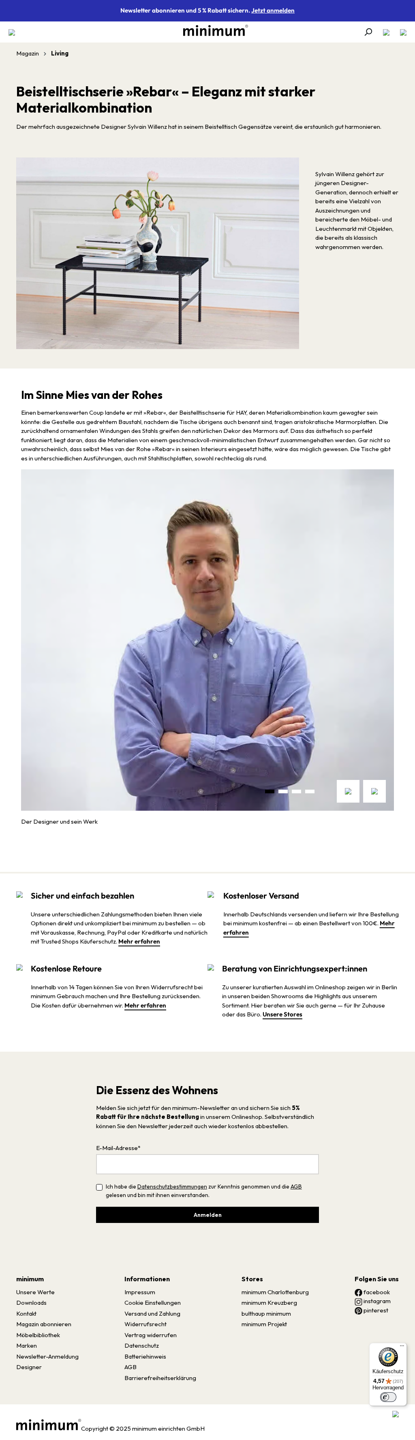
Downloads (31, 1302)
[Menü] (14, 32)
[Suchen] (368, 32)
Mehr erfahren (139, 941)
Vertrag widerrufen (150, 1335)
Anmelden (208, 1214)
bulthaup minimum (266, 1313)
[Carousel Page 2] (283, 791)
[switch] (388, 1397)
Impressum (139, 1292)
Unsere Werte (35, 1292)
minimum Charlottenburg (275, 1292)
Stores (252, 1279)
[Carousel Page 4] (309, 791)
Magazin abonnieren (43, 1324)
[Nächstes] (374, 791)
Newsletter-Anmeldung (47, 1356)
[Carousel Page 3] (296, 791)
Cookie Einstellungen (152, 1302)
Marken (26, 1345)
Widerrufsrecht (145, 1324)
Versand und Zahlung (152, 1313)
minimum (30, 1279)
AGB (296, 1186)
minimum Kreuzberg (269, 1302)
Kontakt (26, 1313)
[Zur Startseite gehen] (211, 30)
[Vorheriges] (348, 791)
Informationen (147, 1279)
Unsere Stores (282, 1014)
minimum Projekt (264, 1324)
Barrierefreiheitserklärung (160, 1378)
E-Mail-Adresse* (118, 1148)
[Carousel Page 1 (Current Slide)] (269, 791)
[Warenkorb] (401, 32)
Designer (29, 1367)
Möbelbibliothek (38, 1335)
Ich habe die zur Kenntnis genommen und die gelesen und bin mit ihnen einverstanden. (204, 1191)
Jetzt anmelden (273, 10)
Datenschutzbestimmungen (172, 1186)
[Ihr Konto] (386, 32)
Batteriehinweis (145, 1356)
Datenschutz (141, 1345)
